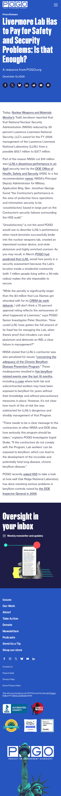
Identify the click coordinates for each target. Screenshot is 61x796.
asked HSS (30, 474)
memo (29, 178)
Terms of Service (19, 695)
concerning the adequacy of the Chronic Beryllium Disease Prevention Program (29, 361)
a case (19, 381)
